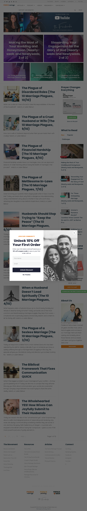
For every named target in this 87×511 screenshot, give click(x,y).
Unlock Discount (26, 270)
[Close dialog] (74, 233)
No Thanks (26, 275)
